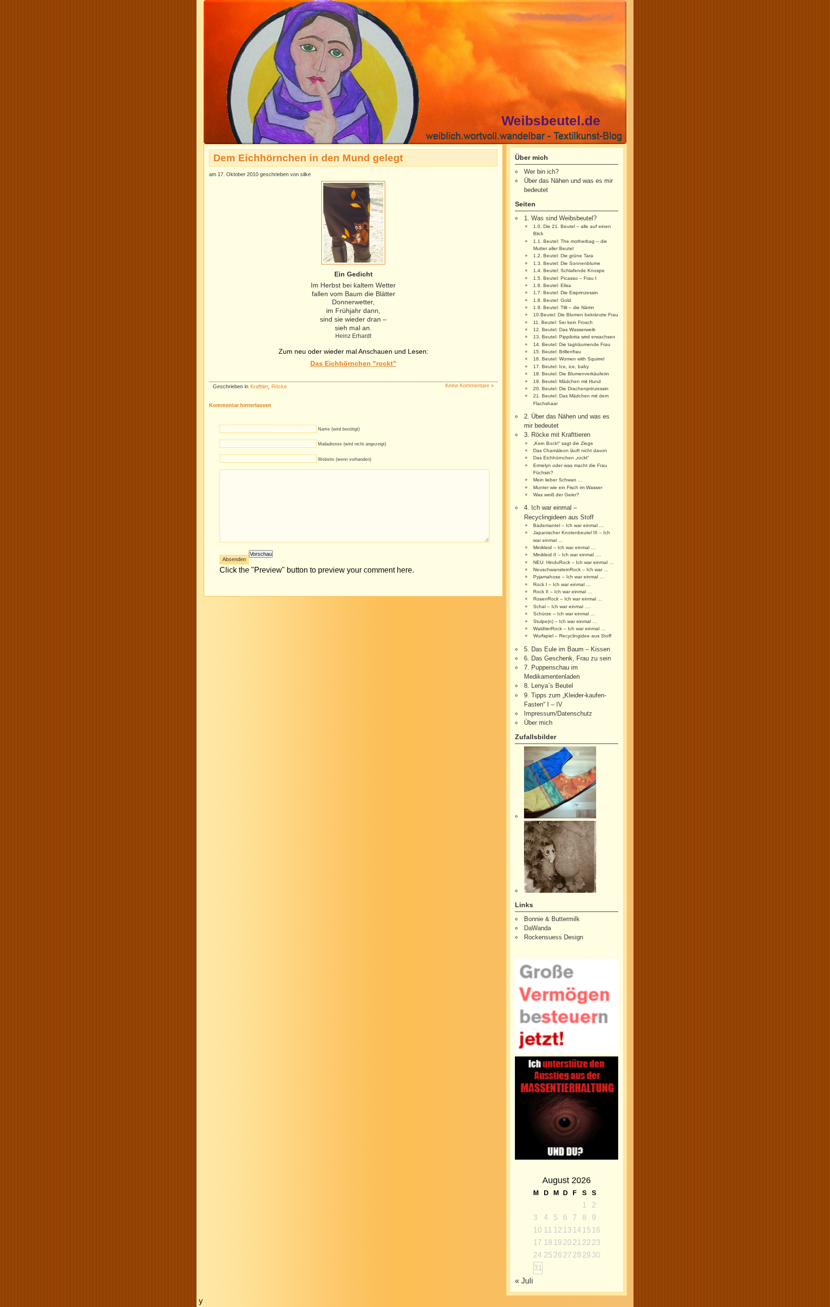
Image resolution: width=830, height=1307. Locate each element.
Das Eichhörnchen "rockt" (353, 363)
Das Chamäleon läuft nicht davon (570, 450)
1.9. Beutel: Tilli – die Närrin (563, 307)
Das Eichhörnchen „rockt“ (561, 457)
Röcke (279, 386)
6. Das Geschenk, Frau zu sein (567, 658)
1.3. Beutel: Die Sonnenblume (566, 263)
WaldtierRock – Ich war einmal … (569, 628)
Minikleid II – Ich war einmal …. (567, 554)
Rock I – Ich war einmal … (562, 584)
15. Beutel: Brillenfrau (557, 351)
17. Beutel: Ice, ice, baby (561, 366)
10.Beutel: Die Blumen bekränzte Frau (575, 314)
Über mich (538, 722)
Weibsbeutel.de (550, 120)
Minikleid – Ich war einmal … (564, 547)
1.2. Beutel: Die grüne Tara (563, 255)
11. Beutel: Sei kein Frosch (563, 322)
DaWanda (537, 928)
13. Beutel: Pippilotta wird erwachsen (574, 336)
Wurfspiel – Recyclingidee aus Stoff (572, 635)
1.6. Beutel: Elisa (552, 285)
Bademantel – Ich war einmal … (568, 525)
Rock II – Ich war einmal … (562, 591)
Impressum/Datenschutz (558, 713)
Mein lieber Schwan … (558, 479)
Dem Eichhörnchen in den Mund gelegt (308, 157)
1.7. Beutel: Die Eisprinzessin (565, 292)
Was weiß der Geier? (556, 494)
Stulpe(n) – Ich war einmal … (565, 621)
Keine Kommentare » (469, 385)
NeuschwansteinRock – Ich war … (571, 569)
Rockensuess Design (553, 937)
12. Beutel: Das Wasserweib (564, 329)
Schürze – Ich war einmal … (564, 613)
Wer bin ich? (541, 171)
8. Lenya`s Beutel (548, 685)
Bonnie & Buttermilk (552, 919)
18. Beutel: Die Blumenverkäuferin (571, 373)
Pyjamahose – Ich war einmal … (568, 576)
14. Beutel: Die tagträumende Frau (571, 344)
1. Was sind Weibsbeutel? (560, 218)
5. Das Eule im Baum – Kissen (567, 649)
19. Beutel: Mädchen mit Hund (567, 381)
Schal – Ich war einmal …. (562, 606)
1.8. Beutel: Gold (552, 300)
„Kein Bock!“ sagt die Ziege (563, 443)
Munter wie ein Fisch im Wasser (567, 487)
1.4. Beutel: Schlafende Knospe (569, 270)
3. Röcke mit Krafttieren (557, 434)
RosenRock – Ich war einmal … (567, 598)
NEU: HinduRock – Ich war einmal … (573, 562)
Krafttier (259, 386)
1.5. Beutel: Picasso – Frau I (565, 278)
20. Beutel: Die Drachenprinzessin (571, 388)
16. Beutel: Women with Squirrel (568, 358)
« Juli (524, 1281)
